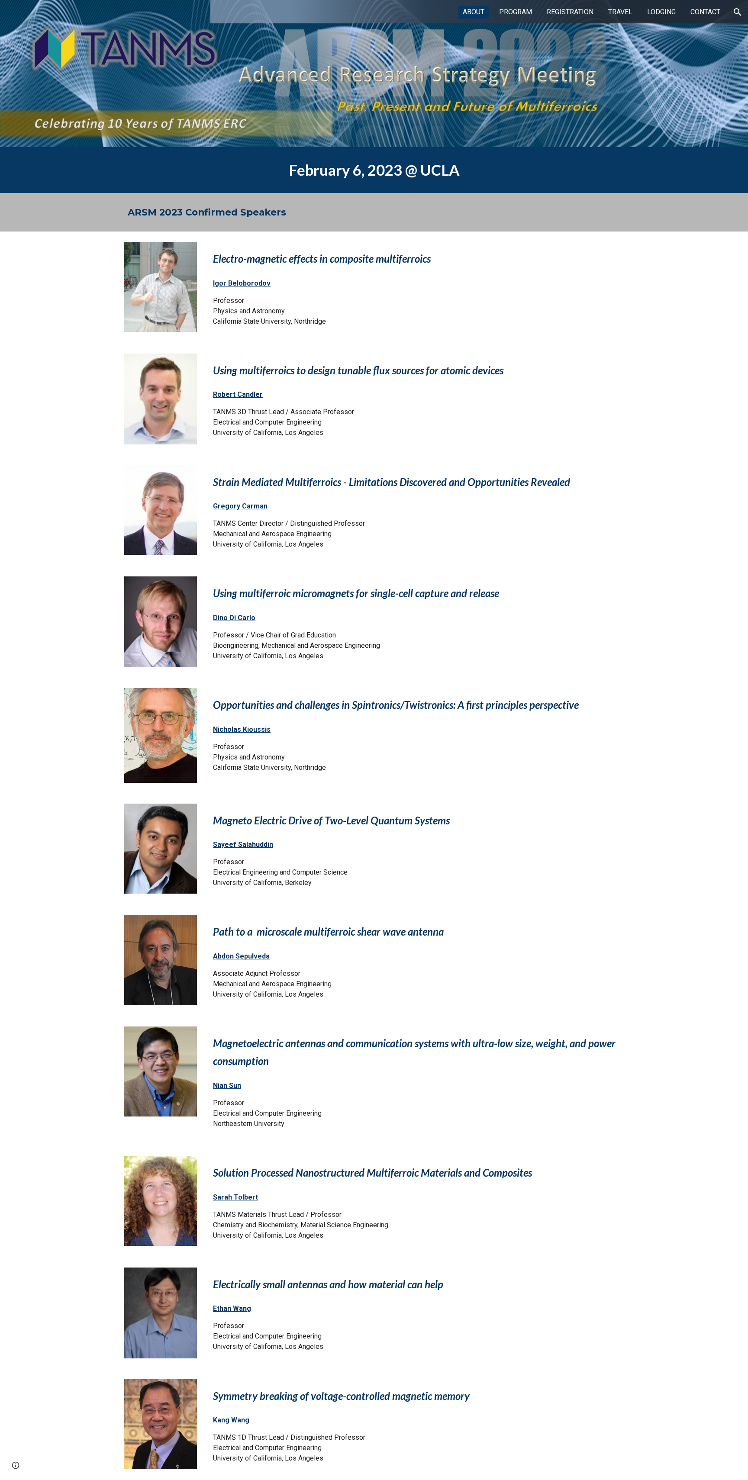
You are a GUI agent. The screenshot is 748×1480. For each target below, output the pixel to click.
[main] (374, 170)
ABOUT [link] (473, 12)
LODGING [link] (661, 12)
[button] (737, 12)
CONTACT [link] (705, 12)
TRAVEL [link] (620, 12)
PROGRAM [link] (515, 12)
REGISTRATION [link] (570, 12)
